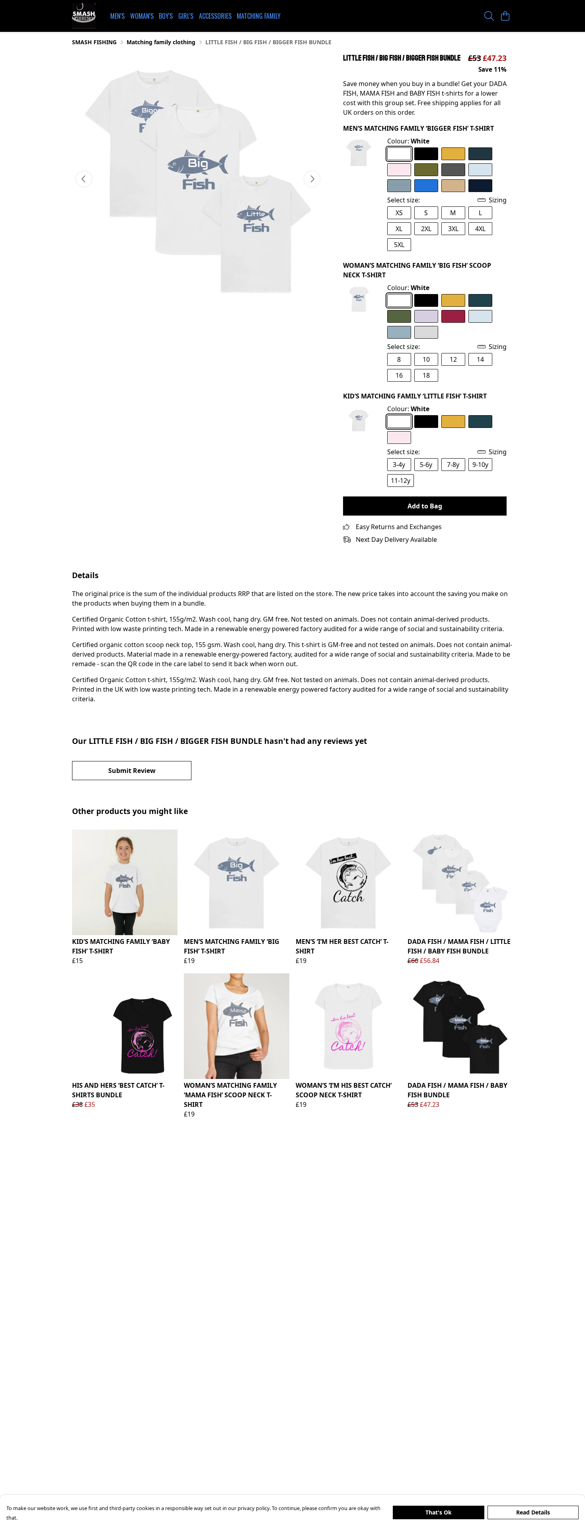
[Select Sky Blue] (480, 169)
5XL (399, 244)
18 (426, 375)
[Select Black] (426, 153)
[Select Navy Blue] (480, 185)
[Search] (489, 16)
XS (399, 212)
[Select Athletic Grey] (426, 332)
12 (453, 359)
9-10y (480, 464)
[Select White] (399, 153)
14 (480, 359)
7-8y (453, 464)
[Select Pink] (399, 169)
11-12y (400, 480)
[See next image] (312, 179)
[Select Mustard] (453, 153)
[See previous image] (84, 179)
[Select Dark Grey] (453, 169)
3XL (453, 228)
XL (399, 228)
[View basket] (505, 16)
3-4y (399, 464)
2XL (426, 228)
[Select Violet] (426, 316)
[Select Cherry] (453, 316)
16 (399, 375)
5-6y (426, 464)
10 (426, 359)
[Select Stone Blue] (399, 185)
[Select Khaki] (399, 316)
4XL (480, 228)
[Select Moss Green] (426, 169)
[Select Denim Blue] (480, 153)
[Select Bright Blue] (426, 185)
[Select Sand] (453, 185)
